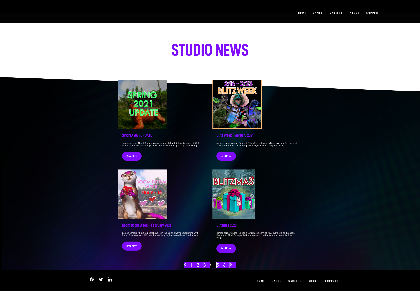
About (355, 13)
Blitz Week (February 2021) (235, 135)
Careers (336, 13)
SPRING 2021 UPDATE (137, 135)
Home (302, 13)
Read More (131, 156)
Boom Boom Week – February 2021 (146, 225)
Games (318, 13)
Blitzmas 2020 (226, 225)
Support (373, 13)
